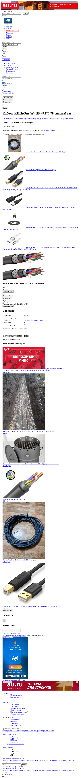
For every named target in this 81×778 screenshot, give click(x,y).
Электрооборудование (39, 118)
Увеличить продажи (17, 708)
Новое (26, 315)
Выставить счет (16, 725)
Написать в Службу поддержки (13, 767)
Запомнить (8, 83)
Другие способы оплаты (15, 744)
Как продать (14, 706)
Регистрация (6, 91)
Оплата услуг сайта (9, 734)
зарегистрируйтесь (19, 636)
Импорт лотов (15, 710)
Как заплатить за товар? (19, 712)
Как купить (14, 704)
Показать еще (7, 610)
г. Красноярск (7, 118)
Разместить (6, 58)
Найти (5, 46)
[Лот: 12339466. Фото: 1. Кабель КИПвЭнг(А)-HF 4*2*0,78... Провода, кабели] (24, 264)
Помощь (5, 702)
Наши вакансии (16, 695)
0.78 (25, 325)
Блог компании (15, 697)
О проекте (5, 693)
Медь (26, 318)
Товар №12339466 (66, 118)
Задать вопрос (8, 291)
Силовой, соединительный (33, 320)
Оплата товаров (7, 747)
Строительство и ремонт (21, 118)
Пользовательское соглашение (13, 759)
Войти (4, 87)
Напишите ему (49, 130)
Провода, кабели (53, 118)
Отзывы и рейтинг (17, 714)
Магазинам (14, 723)
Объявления (14, 721)
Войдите (6, 636)
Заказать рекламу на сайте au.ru (14, 680)
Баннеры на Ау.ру (16, 719)
